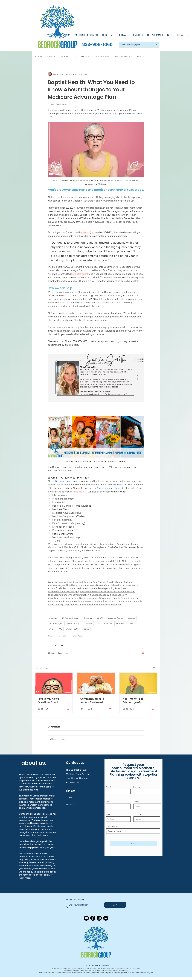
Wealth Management (123, 56)
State (108, 814)
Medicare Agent (56, 623)
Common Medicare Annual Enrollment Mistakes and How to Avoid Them (93, 700)
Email (108, 801)
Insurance (51, 56)
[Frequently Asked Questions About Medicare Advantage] (53, 683)
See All (154, 667)
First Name (110, 787)
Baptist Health (72, 629)
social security (73, 623)
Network (132, 623)
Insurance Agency (101, 56)
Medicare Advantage (70, 618)
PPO (51, 629)
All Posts (38, 56)
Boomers (131, 618)
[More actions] (142, 74)
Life (97, 623)
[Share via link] (68, 645)
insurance (120, 623)
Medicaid (108, 623)
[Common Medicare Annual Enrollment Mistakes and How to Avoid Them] (96, 683)
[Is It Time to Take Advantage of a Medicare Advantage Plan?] (138, 683)
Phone (136, 801)
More (139, 56)
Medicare (85, 56)
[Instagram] (99, 918)
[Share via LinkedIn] (61, 645)
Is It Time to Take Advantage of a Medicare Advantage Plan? (136, 700)
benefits (100, 618)
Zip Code (137, 814)
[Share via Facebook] (49, 645)
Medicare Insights (67, 56)
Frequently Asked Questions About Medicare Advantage (51, 700)
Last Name (137, 787)
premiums (88, 623)
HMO (60, 629)
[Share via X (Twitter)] (55, 645)
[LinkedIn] (105, 918)
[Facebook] (92, 918)
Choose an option (113, 826)
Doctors (85, 629)
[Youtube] (86, 918)
